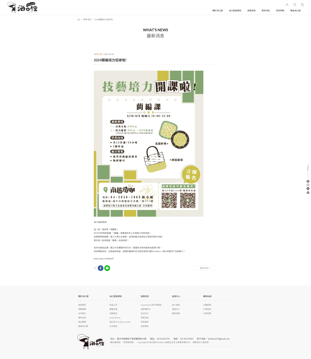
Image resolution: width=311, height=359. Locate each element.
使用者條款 (128, 342)
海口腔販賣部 (235, 10)
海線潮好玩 (145, 309)
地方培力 (144, 313)
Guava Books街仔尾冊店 (151, 305)
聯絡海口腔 (295, 10)
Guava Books (115, 317)
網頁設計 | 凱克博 (201, 342)
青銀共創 (144, 317)
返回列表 (204, 268)
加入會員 (176, 305)
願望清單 (176, 313)
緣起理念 (82, 305)
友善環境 (144, 326)
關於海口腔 (217, 10)
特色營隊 (144, 322)
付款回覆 (207, 313)
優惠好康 (113, 309)
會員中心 (176, 309)
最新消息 (266, 10)
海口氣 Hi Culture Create (119, 322)
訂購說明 (207, 305)
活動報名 (113, 313)
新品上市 (113, 305)
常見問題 (280, 10)
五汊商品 (113, 326)
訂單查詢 (207, 309)
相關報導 (82, 309)
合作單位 (82, 313)
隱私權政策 (115, 342)
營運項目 (251, 10)
